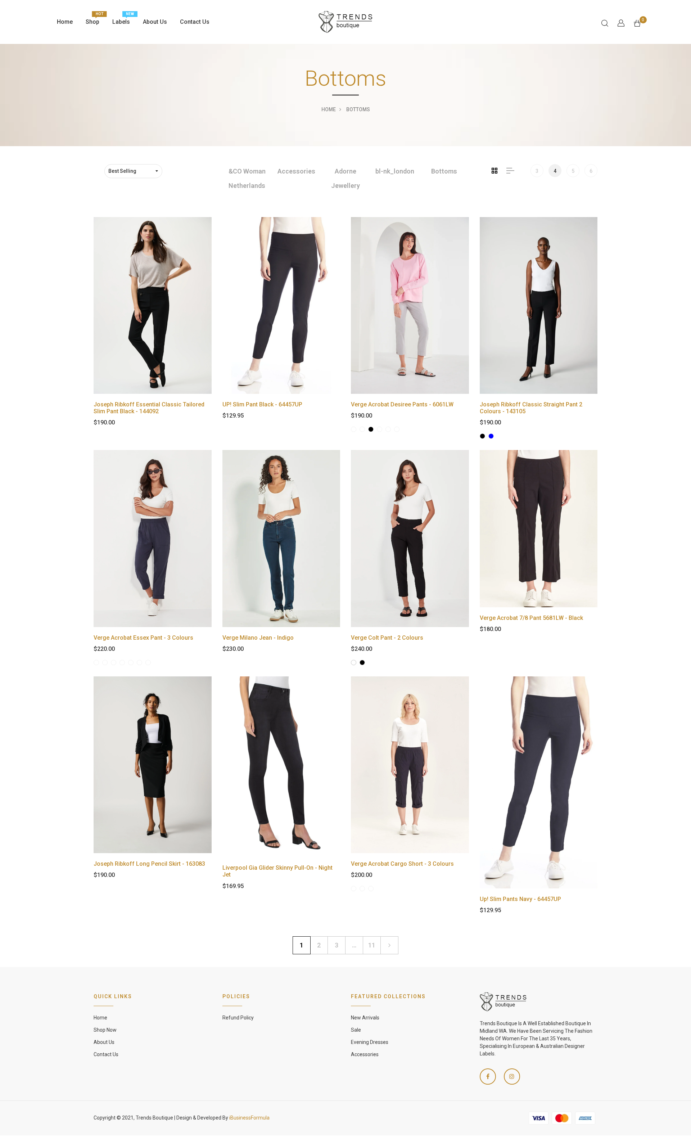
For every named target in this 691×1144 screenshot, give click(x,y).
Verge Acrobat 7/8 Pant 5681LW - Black (531, 617)
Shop (92, 20)
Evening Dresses (369, 1042)
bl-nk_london (394, 171)
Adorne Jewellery (345, 178)
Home (65, 21)
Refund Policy (238, 1018)
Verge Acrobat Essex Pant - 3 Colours (143, 637)
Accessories (296, 171)
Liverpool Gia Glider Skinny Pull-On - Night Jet (277, 871)
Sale (356, 1030)
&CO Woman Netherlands (247, 178)
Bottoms (444, 171)
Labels (121, 20)
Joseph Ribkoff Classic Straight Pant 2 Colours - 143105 (531, 408)
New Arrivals (365, 1018)
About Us (155, 21)
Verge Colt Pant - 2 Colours (387, 637)
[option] (247, 178)
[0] (637, 22)
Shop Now (105, 1030)
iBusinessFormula (249, 1118)
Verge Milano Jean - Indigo (258, 637)
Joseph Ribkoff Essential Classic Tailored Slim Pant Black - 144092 (149, 408)
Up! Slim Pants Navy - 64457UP (520, 899)
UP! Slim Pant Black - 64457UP (262, 404)
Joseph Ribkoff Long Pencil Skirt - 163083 (149, 863)
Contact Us (194, 21)
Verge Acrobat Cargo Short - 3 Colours (402, 863)
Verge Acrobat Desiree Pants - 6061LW (402, 404)
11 (371, 945)
